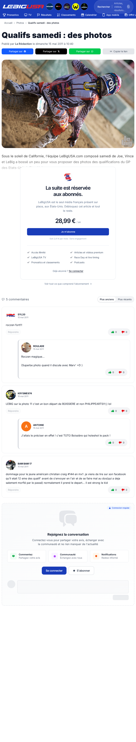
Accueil (8, 22)
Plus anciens (107, 299)
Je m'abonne (68, 231)
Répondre (13, 332)
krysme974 (25, 393)
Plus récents (125, 299)
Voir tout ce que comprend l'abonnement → (68, 283)
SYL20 (21, 314)
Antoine (38, 425)
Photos (20, 22)
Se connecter (76, 271)
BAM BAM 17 (25, 463)
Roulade (38, 346)
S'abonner (83, 570)
